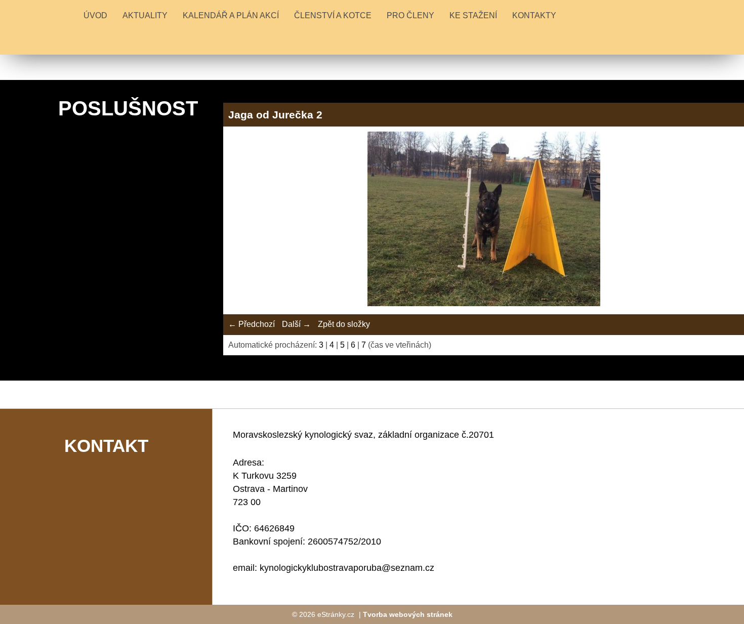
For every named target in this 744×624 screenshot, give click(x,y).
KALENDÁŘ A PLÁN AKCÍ (231, 15)
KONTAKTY (534, 15)
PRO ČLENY (410, 15)
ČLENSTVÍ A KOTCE (332, 15)
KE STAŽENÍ (473, 15)
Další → (296, 324)
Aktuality (145, 15)
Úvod (95, 15)
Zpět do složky (344, 324)
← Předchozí (251, 324)
